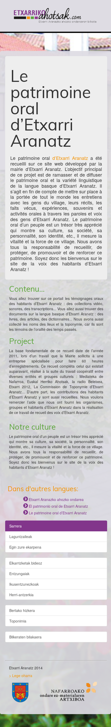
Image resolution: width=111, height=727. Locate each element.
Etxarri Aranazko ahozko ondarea (53, 499)
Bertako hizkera (22, 610)
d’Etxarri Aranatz (70, 157)
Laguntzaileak (20, 536)
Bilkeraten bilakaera (25, 636)
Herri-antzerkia (21, 594)
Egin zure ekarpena (25, 547)
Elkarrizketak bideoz (25, 563)
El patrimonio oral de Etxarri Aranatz (55, 506)
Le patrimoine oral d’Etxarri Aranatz (55, 512)
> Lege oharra (20, 675)
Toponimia (17, 621)
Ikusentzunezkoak (24, 584)
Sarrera (15, 526)
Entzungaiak (19, 573)
